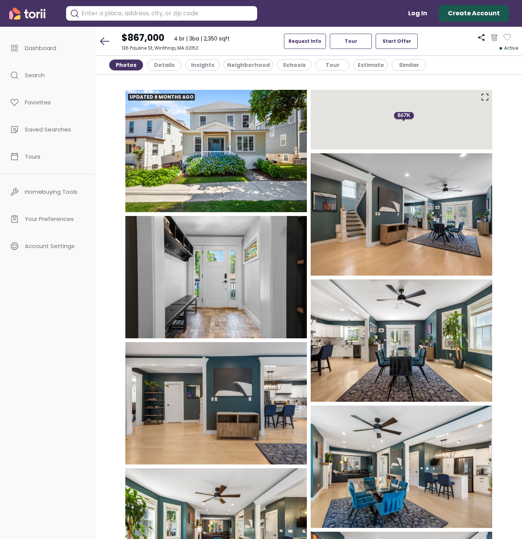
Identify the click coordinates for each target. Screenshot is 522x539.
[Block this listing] (494, 37)
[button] (48, 48)
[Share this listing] (481, 37)
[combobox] (167, 13)
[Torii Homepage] (32, 13)
